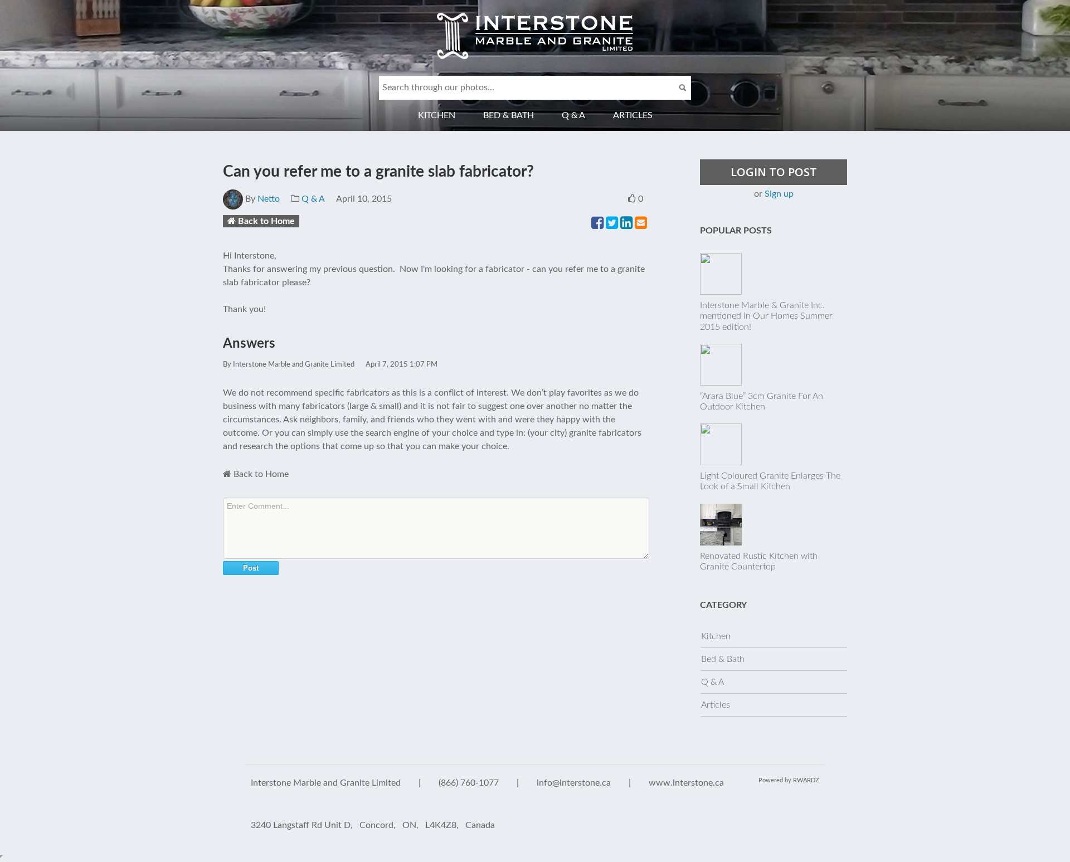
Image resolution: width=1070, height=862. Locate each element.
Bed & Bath (508, 115)
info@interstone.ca (574, 782)
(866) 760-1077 (469, 782)
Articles (633, 115)
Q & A (573, 115)
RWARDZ (806, 780)
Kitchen (436, 115)
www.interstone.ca (686, 782)
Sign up (779, 193)
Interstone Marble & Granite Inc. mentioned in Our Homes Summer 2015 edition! (766, 316)
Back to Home (266, 221)
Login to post (774, 171)
